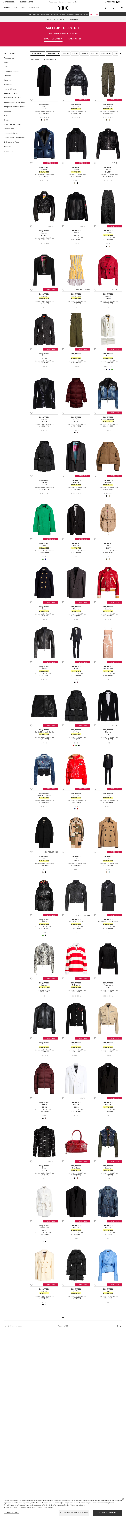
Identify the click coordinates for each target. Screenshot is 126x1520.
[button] (15, 57)
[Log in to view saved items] (114, 8)
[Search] (106, 8)
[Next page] (109, 1326)
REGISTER (111, 2)
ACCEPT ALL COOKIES (108, 1513)
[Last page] (120, 1325)
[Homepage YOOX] (63, 8)
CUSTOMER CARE (26, 2)
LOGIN (119, 2)
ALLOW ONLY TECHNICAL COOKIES (74, 1513)
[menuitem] (6, 8)
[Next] (120, 53)
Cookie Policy (69, 1505)
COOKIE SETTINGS (11, 1513)
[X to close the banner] (123, 1499)
